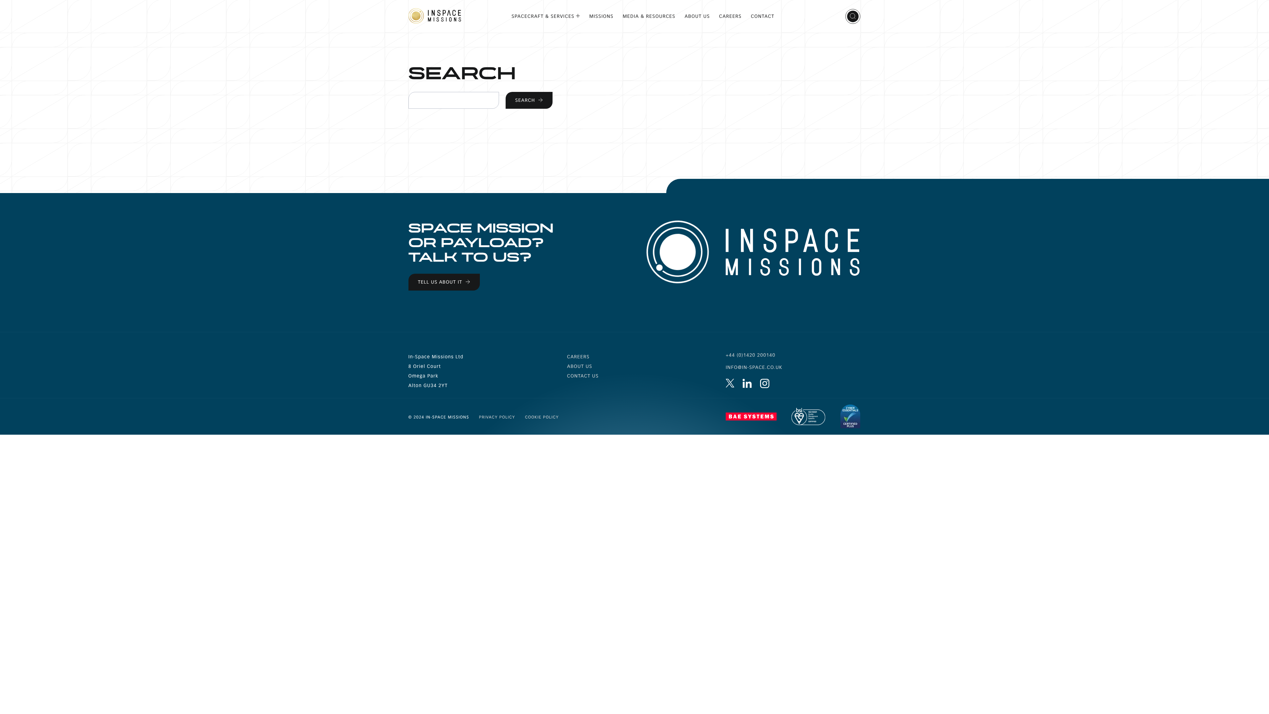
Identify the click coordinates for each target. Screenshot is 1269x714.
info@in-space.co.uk (754, 367)
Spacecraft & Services (543, 16)
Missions (601, 16)
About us (579, 366)
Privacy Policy (497, 417)
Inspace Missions (434, 16)
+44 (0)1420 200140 (750, 355)
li (747, 383)
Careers (730, 16)
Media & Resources (649, 16)
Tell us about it (440, 282)
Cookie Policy (542, 417)
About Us (697, 16)
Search (853, 16)
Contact (762, 16)
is (764, 383)
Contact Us (583, 376)
